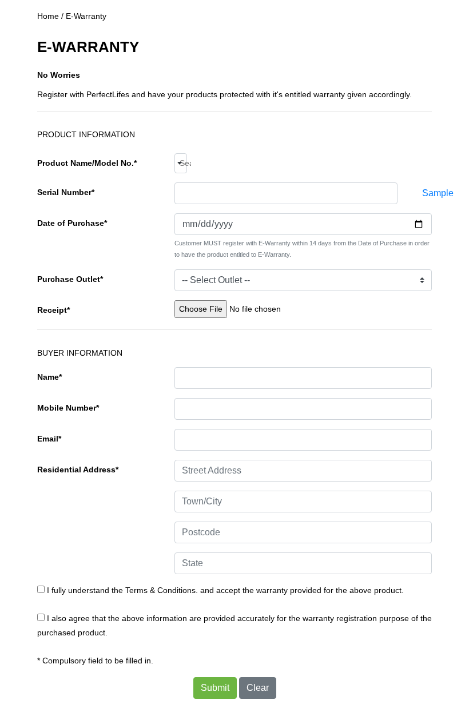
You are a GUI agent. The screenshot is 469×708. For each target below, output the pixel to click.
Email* (49, 438)
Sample (438, 193)
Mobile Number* (68, 407)
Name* (49, 376)
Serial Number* (65, 192)
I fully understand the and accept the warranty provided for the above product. (224, 590)
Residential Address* (77, 469)
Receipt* (53, 310)
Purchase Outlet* (70, 279)
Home (48, 16)
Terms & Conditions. (161, 590)
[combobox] (180, 163)
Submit (215, 688)
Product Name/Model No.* (87, 163)
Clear (258, 688)
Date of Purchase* (72, 223)
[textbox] (183, 163)
